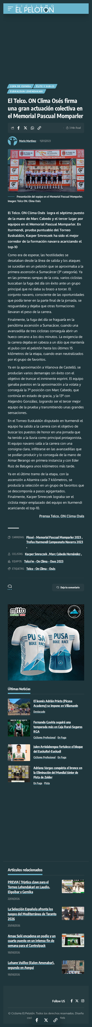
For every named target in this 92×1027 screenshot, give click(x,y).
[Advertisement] (46, 47)
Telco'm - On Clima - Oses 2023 (43, 561)
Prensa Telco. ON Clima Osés (61, 516)
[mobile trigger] (11, 8)
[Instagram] (82, 1001)
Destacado (39, 711)
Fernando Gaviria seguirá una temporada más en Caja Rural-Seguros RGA (57, 726)
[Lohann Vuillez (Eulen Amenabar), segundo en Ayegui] (73, 967)
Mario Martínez (27, 141)
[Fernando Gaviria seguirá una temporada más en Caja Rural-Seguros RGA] (19, 728)
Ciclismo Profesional (44, 737)
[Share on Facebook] (18, 127)
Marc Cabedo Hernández (64, 554)
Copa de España (20, 86)
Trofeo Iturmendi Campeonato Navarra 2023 (54, 542)
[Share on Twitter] (25, 127)
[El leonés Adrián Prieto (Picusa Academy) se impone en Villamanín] (19, 707)
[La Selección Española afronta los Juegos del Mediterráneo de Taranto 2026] (73, 913)
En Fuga (62, 737)
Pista (47, 783)
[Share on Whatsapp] (32, 127)
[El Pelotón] (36, 9)
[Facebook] (72, 1001)
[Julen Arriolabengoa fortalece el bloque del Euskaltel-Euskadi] (19, 752)
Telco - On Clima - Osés (40, 569)
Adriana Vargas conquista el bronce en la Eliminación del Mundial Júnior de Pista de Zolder (57, 772)
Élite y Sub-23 (45, 86)
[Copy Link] (39, 127)
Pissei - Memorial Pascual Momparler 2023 (53, 537)
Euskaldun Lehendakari (26, 91)
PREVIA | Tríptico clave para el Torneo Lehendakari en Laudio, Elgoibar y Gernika (29, 887)
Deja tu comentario (70, 587)
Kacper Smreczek (36, 554)
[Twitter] (77, 1001)
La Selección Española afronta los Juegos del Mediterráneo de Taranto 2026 (32, 914)
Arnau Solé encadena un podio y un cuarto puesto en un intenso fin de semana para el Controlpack (32, 941)
